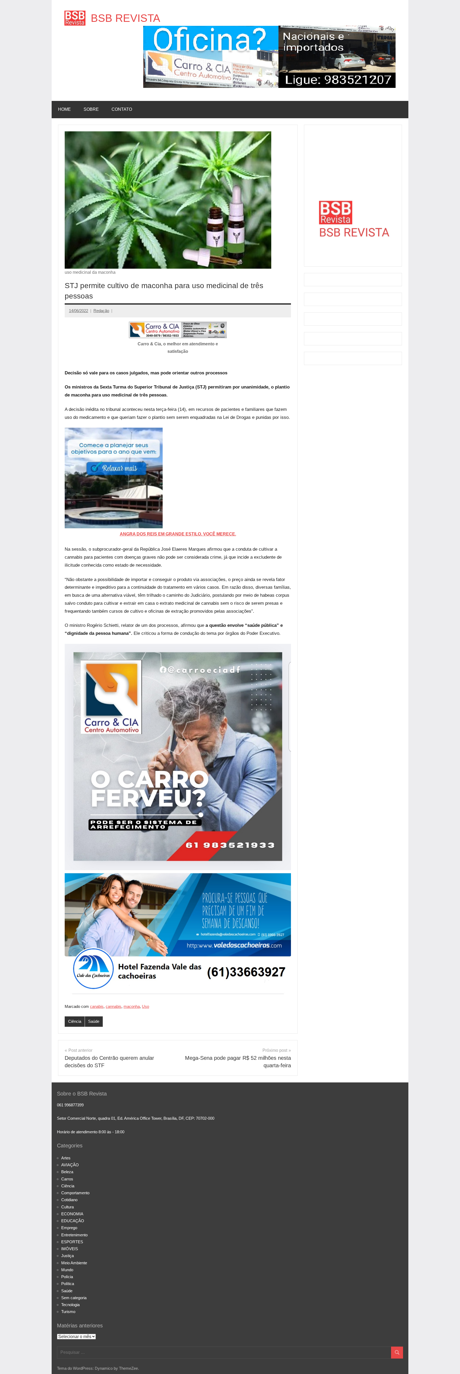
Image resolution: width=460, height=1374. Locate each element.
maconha (132, 1006)
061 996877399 (70, 1105)
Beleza (67, 1171)
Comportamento (75, 1193)
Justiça (67, 1255)
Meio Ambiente (74, 1263)
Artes (66, 1158)
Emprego (69, 1227)
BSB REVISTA (125, 18)
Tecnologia (70, 1304)
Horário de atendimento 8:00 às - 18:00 (90, 1132)
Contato (122, 109)
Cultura (67, 1207)
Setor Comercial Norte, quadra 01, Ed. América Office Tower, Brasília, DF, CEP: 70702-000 (135, 1118)
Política (67, 1283)
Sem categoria (74, 1297)
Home (64, 109)
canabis (97, 1006)
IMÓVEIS (69, 1248)
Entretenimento (74, 1235)
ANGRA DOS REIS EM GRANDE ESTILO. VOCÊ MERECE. (178, 534)
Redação (101, 310)
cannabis (113, 1006)
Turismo (68, 1311)
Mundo (67, 1269)
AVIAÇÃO (70, 1165)
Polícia (67, 1276)
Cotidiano (69, 1199)
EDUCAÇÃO (72, 1220)
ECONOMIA (72, 1214)
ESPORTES (72, 1242)
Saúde (93, 1021)
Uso (145, 1006)
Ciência (74, 1021)
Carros (67, 1179)
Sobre (91, 109)
